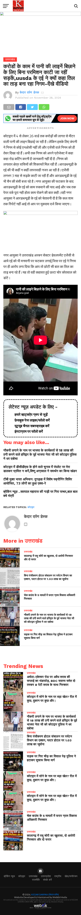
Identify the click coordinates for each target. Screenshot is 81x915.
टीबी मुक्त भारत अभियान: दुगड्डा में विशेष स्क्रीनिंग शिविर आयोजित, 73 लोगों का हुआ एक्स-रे (37, 481)
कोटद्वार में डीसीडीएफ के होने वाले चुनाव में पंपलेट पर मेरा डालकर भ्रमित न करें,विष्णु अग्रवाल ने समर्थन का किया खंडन (40, 469)
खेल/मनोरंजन (71, 876)
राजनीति (36, 879)
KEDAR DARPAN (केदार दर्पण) (45, 894)
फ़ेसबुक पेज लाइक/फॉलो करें (30, 420)
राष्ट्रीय (57, 876)
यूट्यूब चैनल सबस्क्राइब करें (30, 426)
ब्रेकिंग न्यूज (9, 876)
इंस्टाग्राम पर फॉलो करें (27, 431)
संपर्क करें (47, 879)
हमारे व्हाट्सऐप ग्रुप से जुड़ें (29, 414)
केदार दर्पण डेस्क (29, 92)
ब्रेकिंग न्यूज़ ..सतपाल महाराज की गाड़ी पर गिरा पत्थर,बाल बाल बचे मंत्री (40, 494)
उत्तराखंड (33, 876)
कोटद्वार (31, 507)
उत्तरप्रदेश (46, 876)
